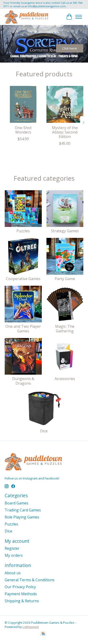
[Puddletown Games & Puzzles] (26, 16)
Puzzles (23, 230)
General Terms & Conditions (29, 579)
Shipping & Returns (22, 600)
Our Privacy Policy (20, 586)
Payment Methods (21, 593)
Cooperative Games (23, 278)
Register (12, 548)
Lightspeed (31, 627)
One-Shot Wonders (23, 129)
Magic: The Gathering (64, 328)
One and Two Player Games (23, 328)
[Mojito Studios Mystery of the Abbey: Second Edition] (65, 104)
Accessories (65, 378)
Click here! (69, 48)
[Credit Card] (43, 634)
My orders (14, 555)
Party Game (65, 278)
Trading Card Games (23, 510)
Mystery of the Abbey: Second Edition (65, 132)
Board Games (16, 503)
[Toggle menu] (78, 16)
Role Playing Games (22, 517)
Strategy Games (65, 230)
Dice (44, 430)
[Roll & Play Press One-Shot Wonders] (23, 104)
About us (13, 572)
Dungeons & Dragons (23, 381)
